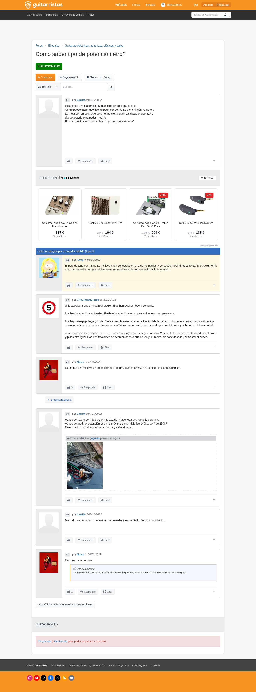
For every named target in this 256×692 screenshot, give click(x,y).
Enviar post (46, 77)
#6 (67, 514)
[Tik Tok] (43, 678)
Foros (136, 4)
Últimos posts (34, 14)
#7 (67, 554)
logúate (95, 438)
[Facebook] (50, 678)
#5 (67, 414)
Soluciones (52, 14)
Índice (91, 14)
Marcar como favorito (100, 77)
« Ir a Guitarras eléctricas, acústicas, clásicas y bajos (65, 604)
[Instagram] (30, 678)
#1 (67, 100)
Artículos (121, 4)
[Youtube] (37, 678)
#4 (67, 362)
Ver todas (207, 178)
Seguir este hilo (71, 77)
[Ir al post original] (74, 568)
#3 (67, 300)
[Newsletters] (71, 678)
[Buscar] (225, 15)
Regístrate (222, 4)
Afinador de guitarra (119, 665)
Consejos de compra (73, 14)
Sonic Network (58, 665)
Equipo (150, 4)
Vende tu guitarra (77, 665)
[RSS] (64, 678)
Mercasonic (174, 4)
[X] (57, 678)
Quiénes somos (97, 665)
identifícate (60, 641)
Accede (208, 4)
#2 (67, 260)
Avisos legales (139, 665)
